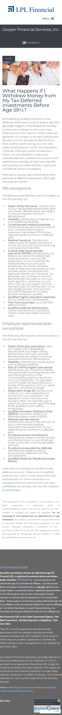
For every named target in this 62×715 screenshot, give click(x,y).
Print (9, 58)
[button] (48, 18)
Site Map (5, 700)
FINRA (20, 579)
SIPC (28, 579)
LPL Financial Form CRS (14, 567)
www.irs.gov (13, 490)
